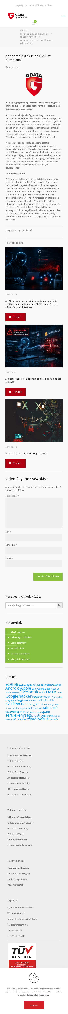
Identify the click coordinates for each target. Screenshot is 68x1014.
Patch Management (32, 712)
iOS (45, 696)
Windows (20, 719)
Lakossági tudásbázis (21, 637)
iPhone (54, 697)
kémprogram (31, 704)
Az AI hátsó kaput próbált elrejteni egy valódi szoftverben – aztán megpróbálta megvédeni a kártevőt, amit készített (31, 304)
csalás (8, 692)
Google (11, 696)
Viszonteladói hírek (20, 659)
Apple (25, 688)
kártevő (13, 703)
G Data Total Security (17, 772)
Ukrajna (51, 715)
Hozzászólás (12, 495)
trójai (42, 715)
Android (12, 688)
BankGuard (38, 688)
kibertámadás (23, 700)
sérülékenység (18, 715)
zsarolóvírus (37, 718)
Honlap (9, 557)
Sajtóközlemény (19, 642)
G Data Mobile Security (18, 783)
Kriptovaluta (47, 700)
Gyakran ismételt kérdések (20, 907)
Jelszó (60, 697)
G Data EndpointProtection (20, 822)
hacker (25, 696)
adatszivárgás (32, 684)
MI (41, 708)
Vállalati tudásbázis (20, 653)
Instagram (37, 696)
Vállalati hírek (17, 648)
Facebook (28, 692)
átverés (53, 719)
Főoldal (24, 30)
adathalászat (15, 684)
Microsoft (50, 707)
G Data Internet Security (19, 766)
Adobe (57, 684)
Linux (44, 704)
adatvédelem (47, 684)
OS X (22, 712)
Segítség (19, 5)
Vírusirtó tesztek (15, 884)
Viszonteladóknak (34, 5)
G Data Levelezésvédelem (19, 845)
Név (8, 531)
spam (45, 711)
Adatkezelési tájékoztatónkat (37, 995)
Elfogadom (34, 1005)
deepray (15, 693)
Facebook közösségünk (18, 873)
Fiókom (49, 5)
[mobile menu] (63, 15)
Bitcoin (48, 688)
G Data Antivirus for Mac (19, 794)
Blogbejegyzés (28, 36)
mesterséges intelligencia (26, 708)
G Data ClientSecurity (17, 828)
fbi (40, 692)
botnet (56, 688)
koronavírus (34, 700)
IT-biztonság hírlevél (17, 879)
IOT (49, 696)
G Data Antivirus (15, 760)
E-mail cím (11, 544)
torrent (34, 715)
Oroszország (12, 711)
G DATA (49, 692)
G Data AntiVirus (15, 834)
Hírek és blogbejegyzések (34, 33)
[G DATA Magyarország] (19, 14)
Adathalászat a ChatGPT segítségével (26, 453)
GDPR (59, 693)
